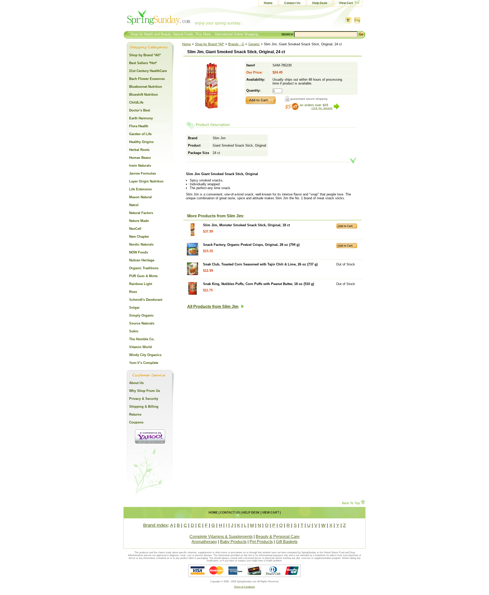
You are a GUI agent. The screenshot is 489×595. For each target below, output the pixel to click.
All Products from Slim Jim (212, 306)
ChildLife (136, 102)
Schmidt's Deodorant (145, 300)
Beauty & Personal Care (278, 536)
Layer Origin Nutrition (146, 181)
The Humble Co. (142, 339)
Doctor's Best (139, 110)
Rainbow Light (140, 284)
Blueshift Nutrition (143, 94)
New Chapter (139, 236)
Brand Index (155, 525)
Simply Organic (141, 315)
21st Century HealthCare (148, 71)
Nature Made (139, 221)
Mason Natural (140, 197)
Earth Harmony (141, 118)
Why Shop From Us (144, 391)
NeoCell (135, 229)
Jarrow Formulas (142, 173)
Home (268, 3)
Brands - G (236, 44)
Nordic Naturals (141, 244)
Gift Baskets (286, 542)
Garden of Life (140, 134)
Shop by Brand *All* (209, 44)
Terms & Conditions (244, 587)
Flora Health (138, 126)
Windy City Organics (145, 355)
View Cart (346, 3)
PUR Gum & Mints (143, 276)
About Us (136, 383)
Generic (254, 44)
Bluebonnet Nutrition (145, 87)
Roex (133, 292)
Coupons (136, 422)
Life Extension (140, 189)
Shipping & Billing (143, 406)
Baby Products (233, 542)
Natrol (134, 205)
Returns (135, 414)
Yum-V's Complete (143, 363)
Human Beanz (140, 158)
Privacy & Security (143, 399)
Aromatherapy (204, 542)
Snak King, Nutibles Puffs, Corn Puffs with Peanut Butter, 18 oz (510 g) (258, 284)
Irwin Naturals (140, 165)
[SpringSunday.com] (174, 19)
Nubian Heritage (141, 260)
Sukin (133, 331)
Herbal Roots (139, 150)
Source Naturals (141, 323)
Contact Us (292, 3)
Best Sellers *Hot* (143, 63)
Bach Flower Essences (147, 79)
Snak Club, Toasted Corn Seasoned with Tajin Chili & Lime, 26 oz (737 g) (260, 264)
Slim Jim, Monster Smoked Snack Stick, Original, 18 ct (246, 225)
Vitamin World (140, 347)
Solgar (134, 307)
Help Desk (319, 3)
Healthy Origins (141, 142)
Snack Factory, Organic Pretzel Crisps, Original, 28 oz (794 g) (251, 245)
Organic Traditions (143, 268)
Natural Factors (141, 213)
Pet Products (261, 542)
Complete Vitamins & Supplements (221, 536)
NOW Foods (138, 252)
